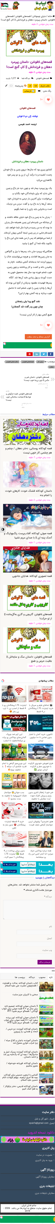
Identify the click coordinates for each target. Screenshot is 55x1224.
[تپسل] (4, 343)
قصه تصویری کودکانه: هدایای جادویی (32, 576)
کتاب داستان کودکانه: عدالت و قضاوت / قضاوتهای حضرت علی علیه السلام (20, 984)
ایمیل (49, 938)
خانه (50, 16)
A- (30, 86)
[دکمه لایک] (48, 99)
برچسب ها (20, 977)
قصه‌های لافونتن (23, 16)
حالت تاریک (45, 86)
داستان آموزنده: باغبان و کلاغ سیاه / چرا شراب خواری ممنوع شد (21, 1042)
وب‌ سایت (47, 950)
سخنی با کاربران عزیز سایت (25, 994)
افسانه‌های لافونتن (28, 362)
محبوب (42, 977)
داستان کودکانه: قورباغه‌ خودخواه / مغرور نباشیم (22, 1065)
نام (50, 926)
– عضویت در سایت (45, 1155)
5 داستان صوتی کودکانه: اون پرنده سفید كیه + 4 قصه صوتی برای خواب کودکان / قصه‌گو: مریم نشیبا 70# (21, 1020)
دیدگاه (48, 897)
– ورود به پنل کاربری (44, 1160)
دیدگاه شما (26, 78)
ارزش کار (40, 362)
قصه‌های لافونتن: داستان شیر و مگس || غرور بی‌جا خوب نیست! (36, 377)
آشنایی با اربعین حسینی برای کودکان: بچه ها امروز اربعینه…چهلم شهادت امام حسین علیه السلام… (20, 1077)
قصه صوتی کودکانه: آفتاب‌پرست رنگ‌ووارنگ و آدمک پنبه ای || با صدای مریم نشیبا (28, 535)
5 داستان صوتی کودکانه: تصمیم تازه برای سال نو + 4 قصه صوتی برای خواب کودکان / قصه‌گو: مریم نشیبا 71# (20, 1008)
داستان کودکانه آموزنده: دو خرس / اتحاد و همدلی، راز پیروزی (22, 1030)
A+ (35, 86)
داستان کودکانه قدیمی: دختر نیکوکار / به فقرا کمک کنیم (20, 1088)
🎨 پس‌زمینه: (21, 86)
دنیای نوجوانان (39, 16)
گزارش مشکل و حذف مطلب (38, 337)
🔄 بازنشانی (29, 91)
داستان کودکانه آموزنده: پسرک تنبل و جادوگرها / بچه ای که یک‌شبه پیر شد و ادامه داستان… (20, 1054)
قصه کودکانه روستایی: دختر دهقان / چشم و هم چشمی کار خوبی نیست (28, 450)
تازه (50, 977)
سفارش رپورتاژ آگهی (45, 1177)
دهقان (52, 367)
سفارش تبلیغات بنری (44, 1193)
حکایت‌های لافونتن (12, 362)
